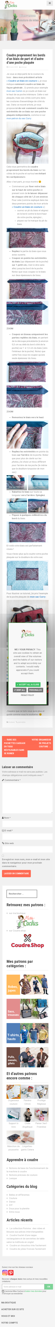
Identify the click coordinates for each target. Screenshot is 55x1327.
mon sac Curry (38, 596)
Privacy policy (27, 695)
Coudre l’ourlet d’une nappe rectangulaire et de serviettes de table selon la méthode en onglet (25, 1238)
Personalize (35, 690)
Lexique (13, 1178)
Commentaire (13, 780)
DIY (11, 1205)
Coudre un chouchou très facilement (28, 1245)
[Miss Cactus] (10, 4)
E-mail (9, 830)
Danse (12, 1201)
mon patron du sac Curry (19, 118)
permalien (21, 722)
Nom (7, 817)
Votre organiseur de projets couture (41, 743)
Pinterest (10, 1272)
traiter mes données (33, 1291)
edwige (24, 67)
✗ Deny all (19, 690)
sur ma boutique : (17, 913)
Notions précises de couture (23, 1175)
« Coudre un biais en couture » (23, 80)
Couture (12, 722)
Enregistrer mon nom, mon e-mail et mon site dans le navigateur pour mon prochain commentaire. (26, 863)
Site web (9, 843)
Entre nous (14, 1212)
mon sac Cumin (14, 91)
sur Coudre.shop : (18, 930)
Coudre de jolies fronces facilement (28, 1249)
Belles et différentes (19, 1194)
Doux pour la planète (19, 1208)
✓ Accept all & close (28, 684)
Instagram (5, 1272)
